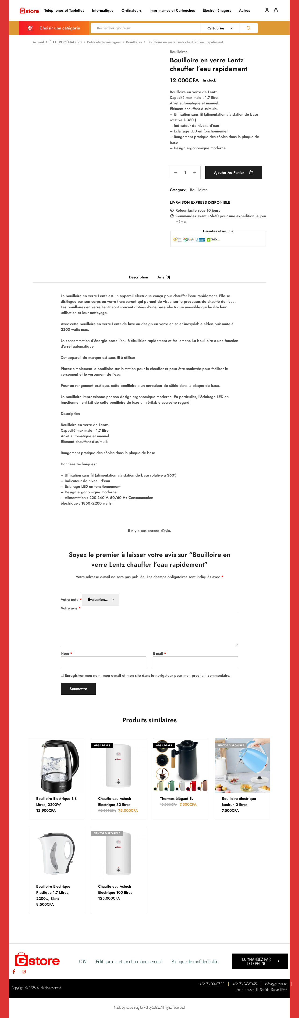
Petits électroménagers (104, 42)
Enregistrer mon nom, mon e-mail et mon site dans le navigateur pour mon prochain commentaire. (147, 675)
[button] (260, 961)
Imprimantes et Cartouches (172, 10)
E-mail (159, 653)
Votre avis (71, 608)
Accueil (38, 42)
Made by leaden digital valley (133, 1007)
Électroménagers (217, 10)
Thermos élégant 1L (176, 798)
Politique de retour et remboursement (129, 961)
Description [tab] (138, 277)
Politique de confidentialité (194, 961)
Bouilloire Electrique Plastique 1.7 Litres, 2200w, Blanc (53, 892)
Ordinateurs (131, 10)
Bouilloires (134, 42)
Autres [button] (244, 10)
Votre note (71, 599)
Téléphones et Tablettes (64, 10)
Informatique (103, 10)
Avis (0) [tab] (163, 277)
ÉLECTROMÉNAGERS (66, 42)
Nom (66, 653)
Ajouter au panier (229, 172)
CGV (83, 961)
